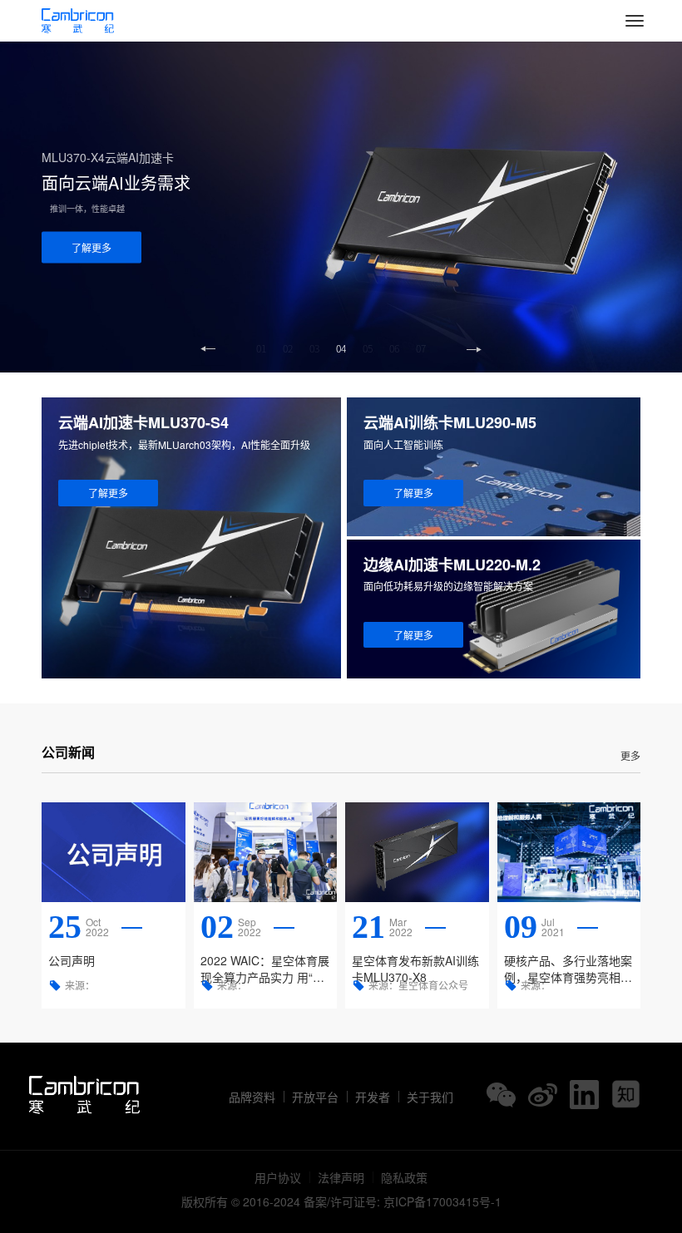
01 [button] (261, 348)
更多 (630, 755)
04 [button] (341, 348)
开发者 (372, 1096)
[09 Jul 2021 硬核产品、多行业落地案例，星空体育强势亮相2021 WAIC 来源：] (569, 852)
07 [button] (421, 348)
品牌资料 (252, 1096)
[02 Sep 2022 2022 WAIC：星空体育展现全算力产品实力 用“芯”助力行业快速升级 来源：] (266, 852)
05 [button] (368, 348)
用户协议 (278, 1177)
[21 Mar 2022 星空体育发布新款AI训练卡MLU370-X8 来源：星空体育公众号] (417, 852)
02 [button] (288, 348)
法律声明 (341, 1177)
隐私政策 (404, 1177)
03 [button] (314, 348)
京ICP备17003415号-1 (442, 1201)
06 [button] (394, 348)
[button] (474, 349)
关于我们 (430, 1096)
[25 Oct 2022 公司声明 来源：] (113, 852)
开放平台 (315, 1096)
